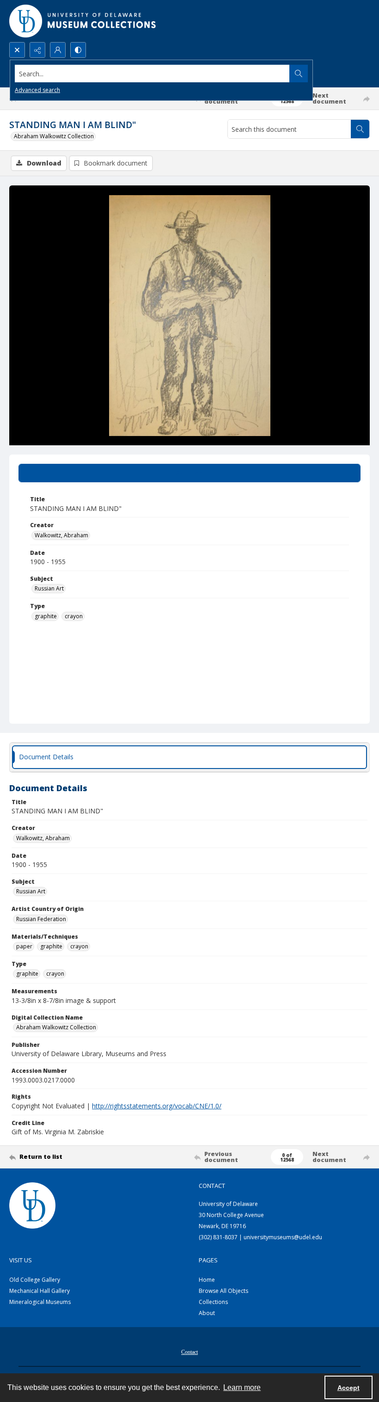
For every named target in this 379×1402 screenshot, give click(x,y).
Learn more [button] (242, 1387)
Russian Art (49, 588)
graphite (46, 616)
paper (24, 946)
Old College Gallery (34, 1280)
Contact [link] (212, 1185)
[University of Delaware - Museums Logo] (83, 21)
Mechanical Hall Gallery (39, 1291)
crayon (74, 616)
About (207, 1313)
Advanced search (37, 90)
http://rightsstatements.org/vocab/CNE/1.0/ (156, 1105)
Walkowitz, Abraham (61, 535)
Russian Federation (41, 919)
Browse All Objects (223, 1291)
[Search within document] (360, 129)
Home (207, 1280)
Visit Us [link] (20, 1260)
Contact (189, 1352)
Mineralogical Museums (40, 1302)
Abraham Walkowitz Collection (54, 136)
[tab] (189, 473)
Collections (213, 1302)
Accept (348, 1387)
